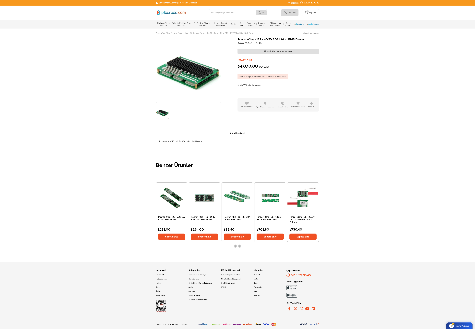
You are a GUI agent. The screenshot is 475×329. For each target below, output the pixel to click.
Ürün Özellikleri (237, 133)
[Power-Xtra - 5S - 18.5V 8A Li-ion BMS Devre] (270, 198)
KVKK (223, 287)
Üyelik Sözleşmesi (228, 283)
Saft (255, 291)
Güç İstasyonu (194, 279)
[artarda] (314, 324)
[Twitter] (295, 308)
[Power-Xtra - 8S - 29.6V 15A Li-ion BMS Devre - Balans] (302, 198)
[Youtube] (307, 308)
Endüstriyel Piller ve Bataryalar (200, 283)
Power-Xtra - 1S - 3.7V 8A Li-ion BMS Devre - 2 (237, 218)
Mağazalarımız (161, 279)
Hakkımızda (160, 275)
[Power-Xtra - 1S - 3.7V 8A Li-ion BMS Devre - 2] (237, 198)
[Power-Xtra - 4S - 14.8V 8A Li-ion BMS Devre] (204, 198)
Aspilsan (257, 295)
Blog (157, 287)
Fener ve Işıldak (195, 295)
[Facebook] (289, 308)
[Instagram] (301, 308)
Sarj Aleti (192, 291)
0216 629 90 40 (311, 3)
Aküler (191, 287)
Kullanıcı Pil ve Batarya (197, 275)
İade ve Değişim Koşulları (230, 275)
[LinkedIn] (313, 308)
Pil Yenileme (160, 295)
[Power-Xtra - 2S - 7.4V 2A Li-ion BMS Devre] (171, 198)
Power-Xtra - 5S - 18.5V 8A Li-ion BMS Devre (269, 218)
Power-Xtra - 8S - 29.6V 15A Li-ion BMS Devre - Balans (302, 219)
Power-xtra (258, 287)
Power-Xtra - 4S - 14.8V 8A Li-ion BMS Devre (203, 218)
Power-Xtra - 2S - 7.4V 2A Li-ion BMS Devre (171, 218)
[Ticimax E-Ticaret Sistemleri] (302, 324)
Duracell (257, 275)
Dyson (256, 283)
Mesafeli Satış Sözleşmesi (230, 279)
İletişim (158, 291)
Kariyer (158, 283)
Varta (256, 279)
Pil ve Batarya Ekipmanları (198, 299)
